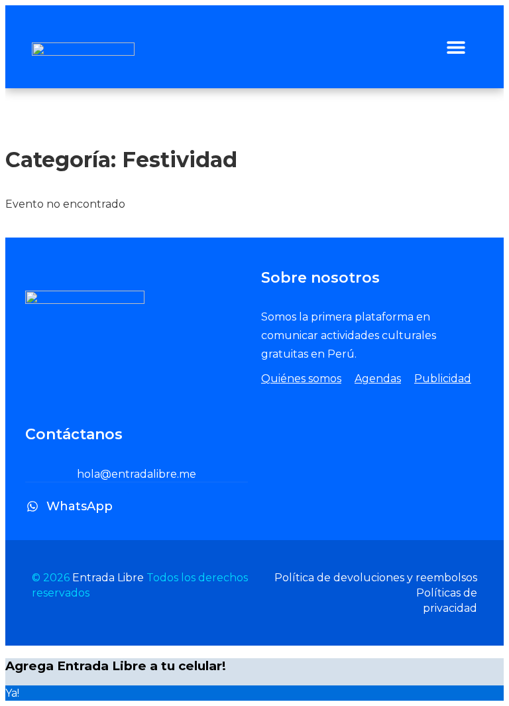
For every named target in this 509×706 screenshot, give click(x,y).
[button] (456, 47)
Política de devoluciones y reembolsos (375, 577)
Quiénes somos (301, 378)
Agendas (378, 378)
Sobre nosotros (320, 278)
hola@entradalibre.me (136, 474)
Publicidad (442, 378)
